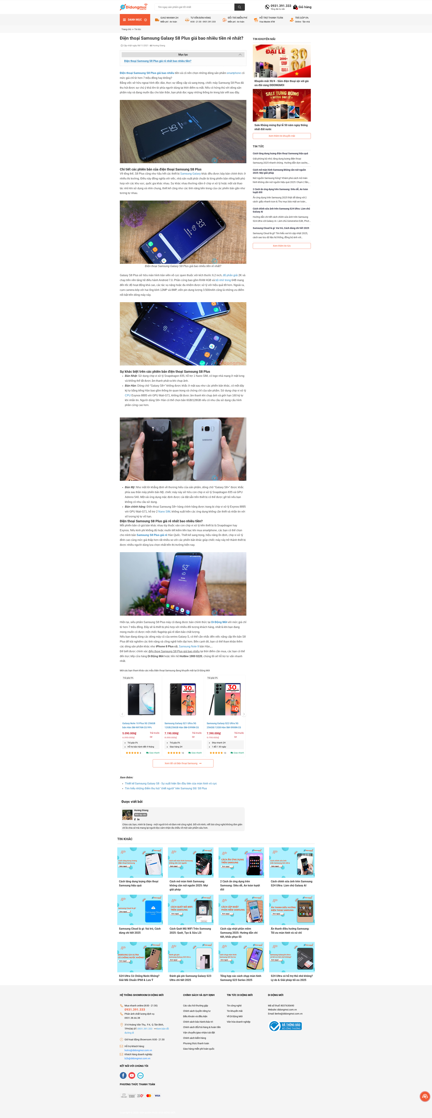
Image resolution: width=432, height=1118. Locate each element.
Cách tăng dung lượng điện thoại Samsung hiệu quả (280, 153)
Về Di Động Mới (234, 1016)
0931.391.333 (280, 6)
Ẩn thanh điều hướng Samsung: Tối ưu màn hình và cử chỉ (290, 930)
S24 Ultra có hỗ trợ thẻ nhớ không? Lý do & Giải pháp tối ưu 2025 (292, 978)
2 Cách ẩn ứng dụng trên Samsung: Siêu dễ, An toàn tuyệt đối (280, 191)
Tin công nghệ (234, 1005)
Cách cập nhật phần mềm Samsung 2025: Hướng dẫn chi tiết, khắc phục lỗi (239, 932)
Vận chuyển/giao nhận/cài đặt (199, 1032)
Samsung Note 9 (189, 646)
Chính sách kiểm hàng (194, 1038)
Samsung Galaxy (190, 173)
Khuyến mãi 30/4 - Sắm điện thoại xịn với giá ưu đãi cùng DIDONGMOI (281, 83)
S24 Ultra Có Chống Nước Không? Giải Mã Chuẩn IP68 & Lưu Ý (139, 978)
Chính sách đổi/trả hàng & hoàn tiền (202, 1027)
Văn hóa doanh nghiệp (238, 1021)
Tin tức (137, 29)
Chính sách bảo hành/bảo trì (198, 1021)
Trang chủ (127, 29)
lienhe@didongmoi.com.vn (289, 1013)
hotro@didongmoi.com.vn (138, 1050)
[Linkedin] (138, 819)
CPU (128, 395)
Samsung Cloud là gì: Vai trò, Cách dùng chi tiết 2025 (281, 228)
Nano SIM (164, 511)
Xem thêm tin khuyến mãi (282, 136)
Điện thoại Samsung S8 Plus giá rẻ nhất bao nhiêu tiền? (157, 61)
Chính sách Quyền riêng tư (197, 1011)
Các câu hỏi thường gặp (195, 1005)
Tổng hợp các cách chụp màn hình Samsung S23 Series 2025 (240, 978)
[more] (425, 1096)
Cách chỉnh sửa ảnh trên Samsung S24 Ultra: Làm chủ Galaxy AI (281, 210)
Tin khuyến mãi (234, 1011)
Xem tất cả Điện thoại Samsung (181, 763)
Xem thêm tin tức (282, 245)
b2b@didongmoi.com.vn (137, 1058)
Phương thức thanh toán (196, 1043)
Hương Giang (141, 810)
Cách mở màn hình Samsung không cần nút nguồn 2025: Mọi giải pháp (279, 171)
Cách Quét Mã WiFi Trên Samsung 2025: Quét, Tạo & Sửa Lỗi (190, 930)
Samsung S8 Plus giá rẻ (152, 535)
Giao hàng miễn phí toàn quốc (198, 1048)
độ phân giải (230, 275)
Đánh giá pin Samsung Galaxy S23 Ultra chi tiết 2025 (190, 978)
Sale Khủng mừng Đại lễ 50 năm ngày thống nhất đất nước (281, 127)
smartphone (234, 73)
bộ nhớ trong (223, 280)
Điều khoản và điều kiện (195, 1016)
